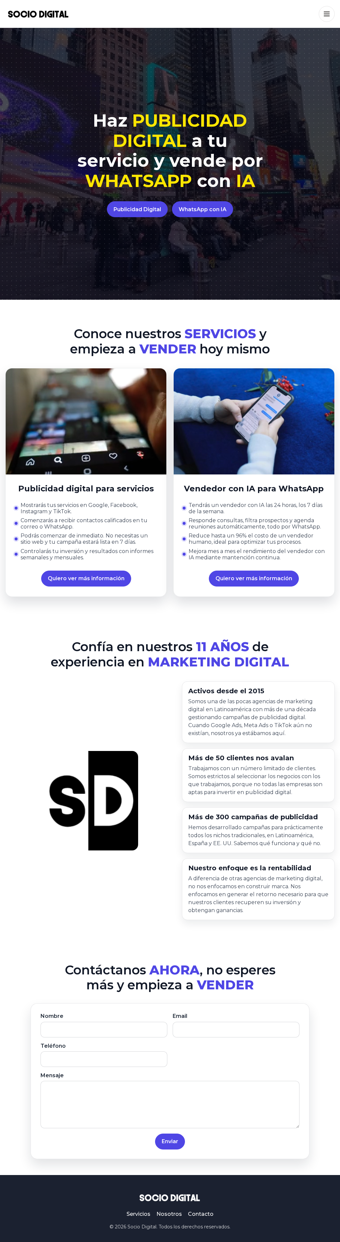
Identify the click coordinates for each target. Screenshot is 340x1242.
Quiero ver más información (86, 578)
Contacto (200, 1214)
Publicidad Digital (137, 209)
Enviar (170, 1141)
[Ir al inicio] (38, 14)
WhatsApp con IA (202, 209)
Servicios (138, 1214)
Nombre (52, 1016)
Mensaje (52, 1075)
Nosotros (169, 1214)
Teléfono (53, 1046)
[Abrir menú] (327, 14)
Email (180, 1016)
